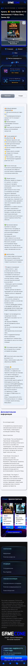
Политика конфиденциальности (12, 587)
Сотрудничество (8, 568)
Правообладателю (8, 590)
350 (20, 527)
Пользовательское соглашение (12, 583)
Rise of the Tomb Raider (10, 8)
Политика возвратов (9, 557)
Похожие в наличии (13, 658)
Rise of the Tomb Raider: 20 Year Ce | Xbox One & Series (8, 521)
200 (8, 527)
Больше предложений (14, 532)
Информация (6, 553)
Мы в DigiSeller (7, 572)
